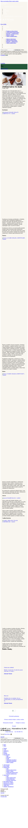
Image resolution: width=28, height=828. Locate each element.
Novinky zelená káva (11, 780)
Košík (7, 758)
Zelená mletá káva (11, 39)
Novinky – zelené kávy (12, 41)
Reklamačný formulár (8, 722)
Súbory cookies (9, 762)
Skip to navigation (5, 1)
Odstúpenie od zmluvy (11, 759)
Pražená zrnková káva (12, 31)
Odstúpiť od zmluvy (20, 722)
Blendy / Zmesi (10, 35)
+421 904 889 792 (4, 3)
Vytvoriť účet (4, 796)
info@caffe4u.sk (4, 2)
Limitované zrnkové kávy (12, 32)
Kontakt (14, 726)
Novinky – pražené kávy (12, 33)
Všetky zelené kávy (11, 43)
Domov (2, 68)
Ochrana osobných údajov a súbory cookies (14, 719)
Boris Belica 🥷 (8, 734)
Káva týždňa (3, 24)
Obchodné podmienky (14, 716)
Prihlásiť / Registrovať (8, 786)
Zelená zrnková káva (11, 40)
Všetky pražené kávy (11, 36)
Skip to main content (13, 1)
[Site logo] (7, 23)
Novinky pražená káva (11, 773)
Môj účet (8, 757)
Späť (7, 756)
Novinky (6, 68)
